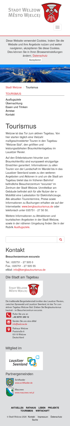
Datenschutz (40, 55)
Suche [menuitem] (35, 419)
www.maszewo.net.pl (24, 392)
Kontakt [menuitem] (31, 416)
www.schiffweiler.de (23, 382)
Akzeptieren (35, 59)
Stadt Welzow (14, 87)
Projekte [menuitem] (53, 407)
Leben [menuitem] (41, 407)
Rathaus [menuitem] (31, 407)
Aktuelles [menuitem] (17, 407)
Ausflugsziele (13, 99)
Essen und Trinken (17, 107)
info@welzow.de (20, 323)
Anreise (10, 111)
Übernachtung (14, 103)
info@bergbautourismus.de (29, 269)
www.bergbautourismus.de (37, 206)
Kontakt (10, 114)
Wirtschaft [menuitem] (42, 410)
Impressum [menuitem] (43, 416)
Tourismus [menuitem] (27, 410)
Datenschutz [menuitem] (56, 416)
